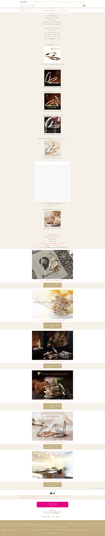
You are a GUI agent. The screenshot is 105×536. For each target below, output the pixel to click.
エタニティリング (33, 523)
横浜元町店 (54, 239)
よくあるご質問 (75, 523)
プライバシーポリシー (41, 526)
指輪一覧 (19, 523)
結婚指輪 (27, 523)
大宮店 (7, 525)
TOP (3, 523)
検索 (84, 5)
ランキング (61, 523)
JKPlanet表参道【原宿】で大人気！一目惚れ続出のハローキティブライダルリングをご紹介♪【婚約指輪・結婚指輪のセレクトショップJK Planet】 (44, 495)
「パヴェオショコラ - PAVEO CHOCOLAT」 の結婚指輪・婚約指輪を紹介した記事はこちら (52, 406)
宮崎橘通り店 (54, 243)
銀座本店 (48, 237)
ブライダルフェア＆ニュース (65, 525)
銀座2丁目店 (53, 237)
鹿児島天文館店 (61, 243)
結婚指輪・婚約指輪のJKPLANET (100, 488)
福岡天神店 (45, 243)
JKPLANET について (71, 2)
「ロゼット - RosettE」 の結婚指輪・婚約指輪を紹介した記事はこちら (52, 285)
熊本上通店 (50, 243)
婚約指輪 (23, 523)
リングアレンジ (101, 525)
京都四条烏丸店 (21, 525)
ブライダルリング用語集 (68, 523)
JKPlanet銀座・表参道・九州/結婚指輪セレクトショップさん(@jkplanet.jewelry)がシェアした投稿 (53, 200)
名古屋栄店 (53, 241)
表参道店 (58, 237)
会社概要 (47, 525)
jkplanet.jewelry (57, 245)
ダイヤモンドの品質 (79, 525)
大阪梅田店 (16, 525)
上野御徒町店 (100, 523)
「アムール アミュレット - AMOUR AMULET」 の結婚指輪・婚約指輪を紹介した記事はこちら (52, 325)
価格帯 (57, 523)
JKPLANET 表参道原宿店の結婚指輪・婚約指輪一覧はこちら (52, 484)
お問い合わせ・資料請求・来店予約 (61, 526)
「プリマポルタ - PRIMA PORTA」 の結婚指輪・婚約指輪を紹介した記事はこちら (52, 446)
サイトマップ (48, 526)
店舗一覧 (75, 1)
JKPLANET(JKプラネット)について (11, 523)
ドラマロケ (73, 525)
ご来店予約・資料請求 (43, 247)
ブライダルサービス (86, 525)
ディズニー (39, 523)
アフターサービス (94, 525)
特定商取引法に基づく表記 (54, 525)
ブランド (43, 523)
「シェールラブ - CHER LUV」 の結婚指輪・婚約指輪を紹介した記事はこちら (52, 366)
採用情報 (52, 526)
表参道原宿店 (94, 523)
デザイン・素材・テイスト (50, 523)
